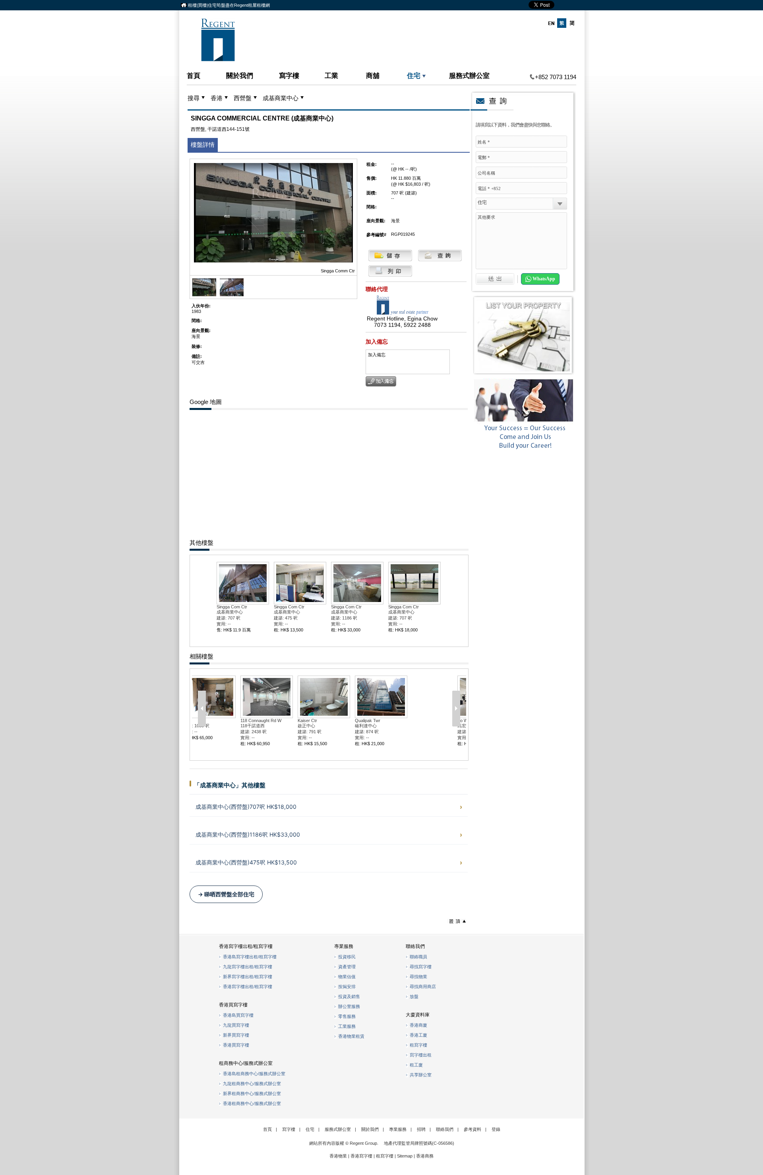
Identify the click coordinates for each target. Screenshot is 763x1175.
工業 (331, 75)
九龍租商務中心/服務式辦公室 (252, 1083)
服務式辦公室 (469, 75)
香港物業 (338, 1156)
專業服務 (398, 1129)
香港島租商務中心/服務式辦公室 (254, 1073)
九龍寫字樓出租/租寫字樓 (247, 966)
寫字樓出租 (421, 1055)
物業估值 (347, 976)
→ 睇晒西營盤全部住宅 (226, 894)
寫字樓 (289, 75)
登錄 (496, 1129)
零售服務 (347, 1016)
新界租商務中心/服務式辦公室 (252, 1093)
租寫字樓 (418, 1045)
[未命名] (232, 294)
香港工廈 (418, 1035)
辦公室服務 (349, 1006)
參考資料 (472, 1129)
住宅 (413, 75)
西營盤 (243, 98)
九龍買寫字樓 (236, 1025)
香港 (217, 98)
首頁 (193, 75)
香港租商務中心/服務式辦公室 (252, 1103)
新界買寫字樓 (236, 1035)
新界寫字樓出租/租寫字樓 (247, 976)
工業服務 (347, 1026)
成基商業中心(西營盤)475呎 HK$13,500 (246, 862)
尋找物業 (418, 976)
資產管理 (347, 966)
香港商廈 (418, 1025)
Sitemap (404, 1156)
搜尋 (193, 98)
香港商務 (425, 1156)
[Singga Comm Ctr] (204, 294)
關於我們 (239, 75)
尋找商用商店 (423, 986)
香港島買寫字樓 (238, 1015)
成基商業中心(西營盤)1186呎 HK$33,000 (248, 834)
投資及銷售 (349, 996)
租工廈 (416, 1064)
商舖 (373, 75)
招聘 (421, 1129)
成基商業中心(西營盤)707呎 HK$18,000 (246, 806)
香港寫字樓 (361, 1156)
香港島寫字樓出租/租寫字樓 (250, 956)
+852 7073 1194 (555, 77)
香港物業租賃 (351, 1036)
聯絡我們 (444, 1129)
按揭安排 (347, 986)
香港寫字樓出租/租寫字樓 (247, 986)
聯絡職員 (418, 956)
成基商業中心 (280, 98)
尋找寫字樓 (421, 966)
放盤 (414, 996)
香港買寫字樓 (236, 1045)
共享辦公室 (421, 1074)
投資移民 (347, 956)
